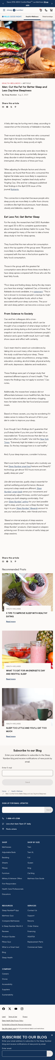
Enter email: (7, 1048)
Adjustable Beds (9, 852)
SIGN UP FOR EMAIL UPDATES (15, 803)
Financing (31, 931)
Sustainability (7, 995)
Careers (5, 974)
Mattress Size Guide (36, 878)
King (29, 868)
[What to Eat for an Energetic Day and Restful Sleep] (27, 650)
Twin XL (31, 852)
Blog (4, 952)
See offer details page (9, 1028)
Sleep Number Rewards (27, 508)
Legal (4, 1017)
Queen (30, 863)
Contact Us (32, 910)
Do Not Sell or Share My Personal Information (16, 1025)
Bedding (5, 857)
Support (31, 915)
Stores (5, 979)
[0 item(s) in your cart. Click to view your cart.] (51, 10)
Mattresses (6, 847)
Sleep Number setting (18, 501)
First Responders (9, 884)
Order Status (33, 926)
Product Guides (8, 936)
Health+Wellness (17, 791)
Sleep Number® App (10, 910)
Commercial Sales (35, 947)
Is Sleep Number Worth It (12, 926)
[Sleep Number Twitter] (9, 1008)
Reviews (5, 931)
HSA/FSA (31, 936)
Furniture (5, 873)
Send (27, 782)
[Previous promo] (3, 3)
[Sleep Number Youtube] (15, 1008)
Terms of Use (12, 1017)
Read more (10, 621)
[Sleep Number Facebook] (3, 1008)
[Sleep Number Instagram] (22, 1008)
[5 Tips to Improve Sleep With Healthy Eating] (27, 592)
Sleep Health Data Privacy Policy (12, 1021)
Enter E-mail (7, 768)
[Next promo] (52, 3)
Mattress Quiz (8, 915)
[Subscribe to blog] (50, 1054)
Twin (29, 847)
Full (29, 857)
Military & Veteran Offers (12, 878)
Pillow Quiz (6, 942)
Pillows (5, 868)
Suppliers (6, 989)
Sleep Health (7, 957)
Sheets (5, 863)
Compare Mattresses (10, 921)
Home (4, 791)
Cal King (31, 873)
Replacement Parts (35, 942)
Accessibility (7, 984)
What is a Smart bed (10, 947)
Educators (6, 894)
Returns (31, 921)
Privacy (25, 1017)
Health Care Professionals (12, 889)
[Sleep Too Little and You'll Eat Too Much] (27, 707)
